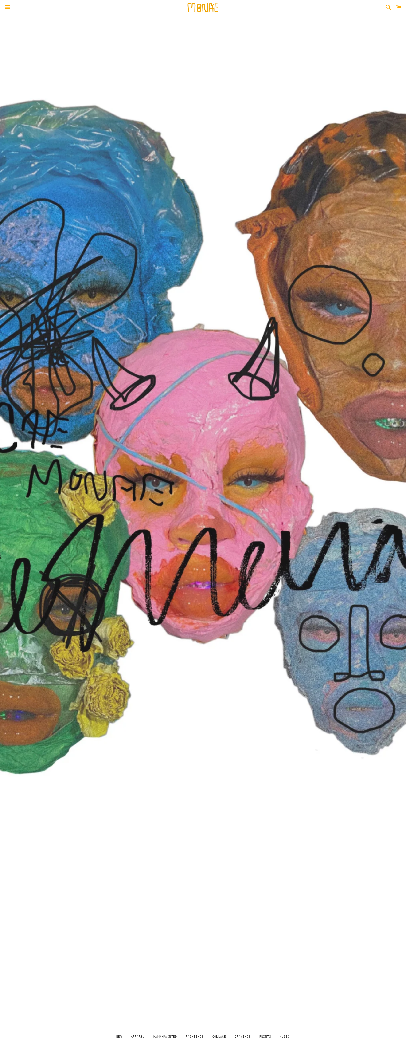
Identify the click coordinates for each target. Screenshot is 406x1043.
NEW (119, 1036)
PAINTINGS (195, 1036)
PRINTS (265, 1036)
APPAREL (138, 1036)
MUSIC (285, 1036)
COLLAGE (219, 1036)
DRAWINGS (242, 1036)
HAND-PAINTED (165, 1036)
